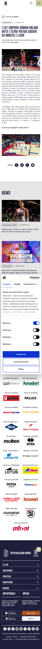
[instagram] (9, 628)
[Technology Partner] (31, 412)
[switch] (36, 330)
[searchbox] (21, 3)
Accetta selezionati (21, 362)
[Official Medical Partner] (11, 427)
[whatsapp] (22, 165)
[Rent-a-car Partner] (11, 456)
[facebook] (16, 165)
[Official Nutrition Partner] (31, 470)
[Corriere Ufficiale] (31, 485)
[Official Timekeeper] (11, 470)
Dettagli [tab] (17, 284)
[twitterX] (25, 628)
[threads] (13, 628)
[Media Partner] (11, 499)
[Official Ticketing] (31, 456)
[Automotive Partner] (11, 384)
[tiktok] (29, 628)
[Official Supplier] (11, 485)
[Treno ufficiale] (31, 427)
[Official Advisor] (21, 528)
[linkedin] (32, 165)
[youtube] (21, 628)
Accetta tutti (21, 354)
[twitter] (27, 165)
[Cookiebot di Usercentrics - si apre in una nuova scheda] (29, 277)
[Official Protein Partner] (31, 384)
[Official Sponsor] (11, 398)
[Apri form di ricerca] (31, 3)
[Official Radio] (31, 514)
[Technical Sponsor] (31, 441)
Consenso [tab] (7, 284)
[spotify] (37, 628)
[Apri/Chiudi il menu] (39, 3)
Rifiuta (21, 369)
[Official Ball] (11, 441)
